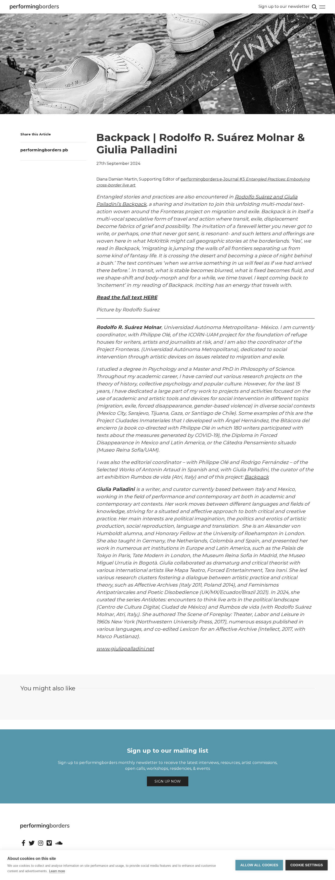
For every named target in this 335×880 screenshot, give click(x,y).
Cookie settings (306, 865)
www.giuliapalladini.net (125, 649)
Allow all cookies (259, 865)
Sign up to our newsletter (283, 6)
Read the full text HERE (126, 297)
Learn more (57, 871)
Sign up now (168, 781)
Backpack (257, 477)
